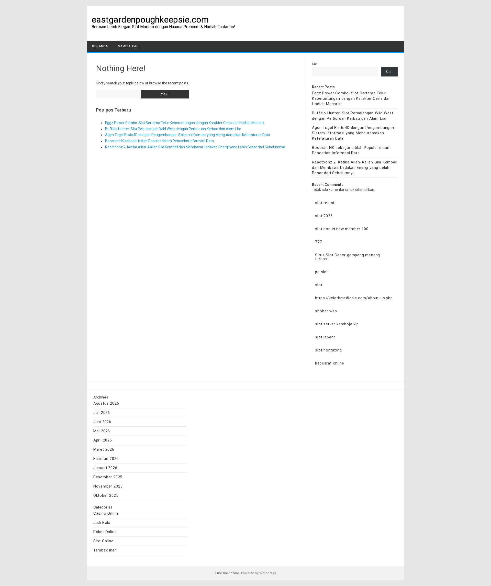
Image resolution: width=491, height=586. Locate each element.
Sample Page (129, 46)
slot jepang (325, 337)
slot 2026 (323, 216)
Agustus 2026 (106, 403)
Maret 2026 (103, 449)
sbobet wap (326, 311)
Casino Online (106, 513)
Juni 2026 (102, 421)
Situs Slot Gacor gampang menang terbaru (347, 257)
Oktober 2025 (105, 495)
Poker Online (105, 531)
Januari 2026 (105, 468)
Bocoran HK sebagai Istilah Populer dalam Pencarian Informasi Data (159, 141)
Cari (315, 64)
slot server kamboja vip (337, 324)
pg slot (321, 272)
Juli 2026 (101, 412)
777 (318, 242)
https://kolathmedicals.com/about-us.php (354, 298)
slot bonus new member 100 (341, 229)
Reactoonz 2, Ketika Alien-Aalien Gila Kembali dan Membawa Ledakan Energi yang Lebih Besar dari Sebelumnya (195, 147)
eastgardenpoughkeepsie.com (150, 19)
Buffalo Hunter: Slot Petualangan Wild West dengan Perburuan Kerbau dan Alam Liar (173, 129)
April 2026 (102, 440)
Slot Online (103, 541)
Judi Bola (101, 522)
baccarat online (329, 363)
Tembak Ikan (105, 550)
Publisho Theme (227, 573)
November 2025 (107, 486)
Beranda (100, 46)
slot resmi (324, 203)
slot (318, 285)
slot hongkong (328, 350)
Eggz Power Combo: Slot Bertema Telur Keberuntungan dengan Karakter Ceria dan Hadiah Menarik (184, 123)
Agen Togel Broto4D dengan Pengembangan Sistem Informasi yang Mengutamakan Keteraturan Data (187, 135)
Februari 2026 (106, 458)
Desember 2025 (107, 477)
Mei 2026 (101, 431)
